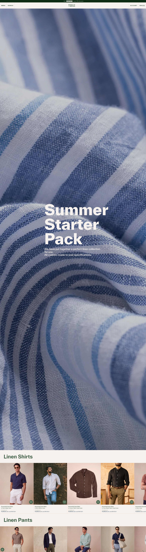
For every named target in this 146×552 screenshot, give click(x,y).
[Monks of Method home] (71, 5)
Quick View (31, 502)
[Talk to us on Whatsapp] (2, 549)
